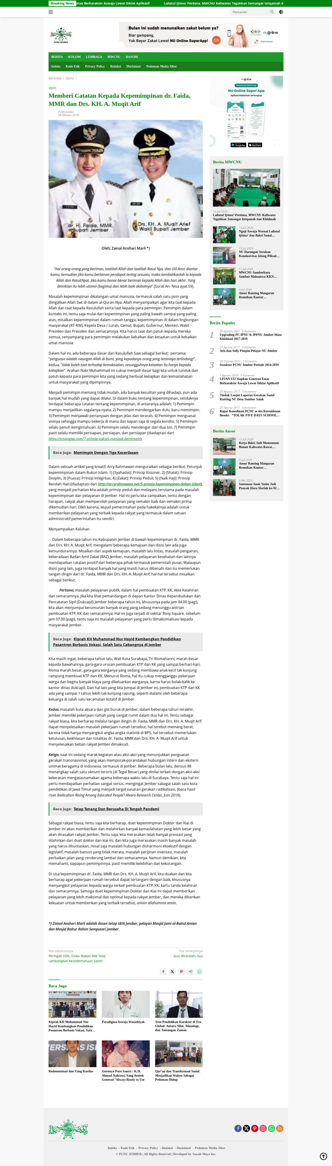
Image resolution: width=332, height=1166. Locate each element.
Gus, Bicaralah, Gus (188, 953)
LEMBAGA (94, 57)
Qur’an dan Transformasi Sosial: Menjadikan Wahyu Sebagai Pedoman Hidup (177, 1075)
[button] (272, 11)
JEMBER (135, 1154)
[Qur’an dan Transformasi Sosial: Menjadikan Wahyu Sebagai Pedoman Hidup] (179, 1053)
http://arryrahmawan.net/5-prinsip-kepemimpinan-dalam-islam (149, 484)
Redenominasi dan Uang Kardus (71, 1071)
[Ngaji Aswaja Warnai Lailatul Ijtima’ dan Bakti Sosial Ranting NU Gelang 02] (224, 234)
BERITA (57, 57)
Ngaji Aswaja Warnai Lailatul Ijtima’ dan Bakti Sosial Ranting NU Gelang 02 (259, 234)
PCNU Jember (66, 112)
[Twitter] (246, 1129)
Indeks (55, 66)
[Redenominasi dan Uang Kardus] (72, 1053)
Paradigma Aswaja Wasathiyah (123, 1022)
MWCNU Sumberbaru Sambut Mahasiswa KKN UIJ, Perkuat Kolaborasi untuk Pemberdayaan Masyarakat (256, 275)
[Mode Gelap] (281, 12)
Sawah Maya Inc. (204, 1154)
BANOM (132, 57)
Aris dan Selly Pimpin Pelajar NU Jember (248, 351)
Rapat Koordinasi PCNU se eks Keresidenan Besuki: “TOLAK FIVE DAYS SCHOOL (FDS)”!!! (250, 413)
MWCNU (114, 57)
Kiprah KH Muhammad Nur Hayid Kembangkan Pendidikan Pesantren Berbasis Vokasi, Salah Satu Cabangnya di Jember (71, 1026)
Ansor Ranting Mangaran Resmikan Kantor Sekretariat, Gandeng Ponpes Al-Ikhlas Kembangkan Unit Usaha (259, 295)
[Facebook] (238, 1129)
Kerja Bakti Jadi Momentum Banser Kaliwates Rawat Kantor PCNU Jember (259, 445)
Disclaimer (133, 66)
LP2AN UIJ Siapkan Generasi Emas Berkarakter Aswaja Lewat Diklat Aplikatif (249, 381)
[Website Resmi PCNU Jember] (61, 34)
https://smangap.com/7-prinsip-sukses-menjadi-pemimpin (94, 438)
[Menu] (52, 12)
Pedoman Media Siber (161, 66)
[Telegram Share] (190, 971)
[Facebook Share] (163, 971)
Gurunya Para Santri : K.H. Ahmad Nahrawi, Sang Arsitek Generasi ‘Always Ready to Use (123, 1075)
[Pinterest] (254, 1129)
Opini (52, 88)
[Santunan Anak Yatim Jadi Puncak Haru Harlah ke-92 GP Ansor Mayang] (224, 487)
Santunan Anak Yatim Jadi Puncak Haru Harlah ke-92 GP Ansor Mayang (257, 486)
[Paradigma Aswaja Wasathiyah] (126, 1004)
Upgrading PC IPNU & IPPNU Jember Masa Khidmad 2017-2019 (251, 337)
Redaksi (115, 66)
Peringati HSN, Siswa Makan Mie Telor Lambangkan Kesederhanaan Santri (77, 956)
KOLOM (74, 57)
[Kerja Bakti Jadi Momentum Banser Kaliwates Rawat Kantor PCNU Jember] (224, 446)
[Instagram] (263, 1129)
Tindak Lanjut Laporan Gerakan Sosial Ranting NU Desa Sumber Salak (247, 397)
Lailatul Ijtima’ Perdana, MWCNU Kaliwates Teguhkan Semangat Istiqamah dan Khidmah (191, 3)
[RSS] (279, 1129)
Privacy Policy (95, 66)
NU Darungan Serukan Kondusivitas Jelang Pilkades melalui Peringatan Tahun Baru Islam (259, 254)
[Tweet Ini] (172, 971)
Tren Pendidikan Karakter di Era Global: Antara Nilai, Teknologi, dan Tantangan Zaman (178, 1026)
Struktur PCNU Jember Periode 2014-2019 (249, 365)
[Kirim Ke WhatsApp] (199, 971)
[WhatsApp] (271, 1129)
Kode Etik (73, 66)
